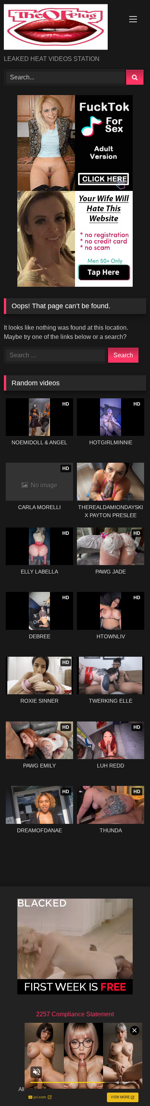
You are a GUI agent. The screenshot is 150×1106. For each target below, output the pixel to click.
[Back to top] (126, 1083)
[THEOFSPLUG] (61, 28)
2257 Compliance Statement (75, 1014)
